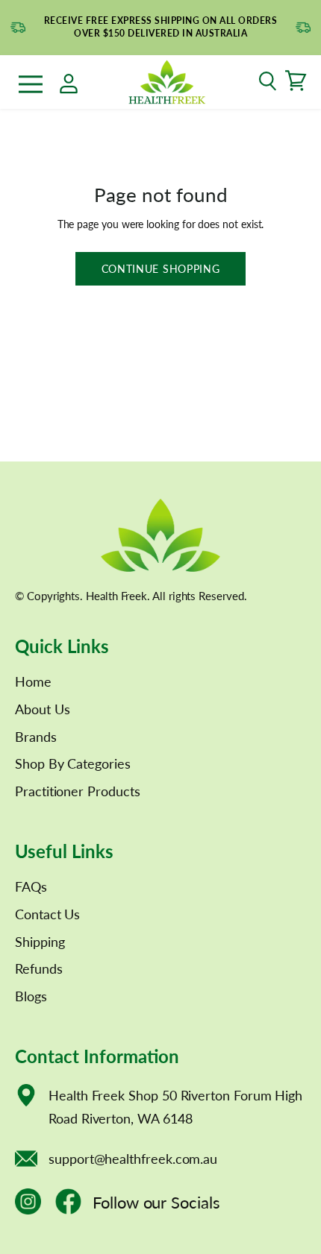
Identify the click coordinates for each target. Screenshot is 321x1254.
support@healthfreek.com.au (133, 1158)
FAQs (31, 886)
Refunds (39, 968)
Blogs (31, 996)
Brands (36, 736)
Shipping (39, 941)
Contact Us (47, 914)
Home (33, 681)
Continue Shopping (161, 268)
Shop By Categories (73, 763)
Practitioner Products (77, 791)
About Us (42, 709)
